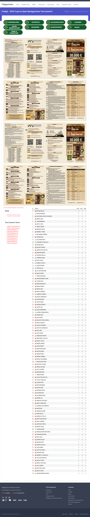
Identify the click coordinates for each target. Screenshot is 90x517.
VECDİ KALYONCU (41, 424)
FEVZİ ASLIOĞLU (41, 450)
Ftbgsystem (7, 4)
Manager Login (26, 4)
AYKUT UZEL (40, 224)
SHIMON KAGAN (41, 257)
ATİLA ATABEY (40, 369)
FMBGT (34, 4)
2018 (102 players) (12, 236)
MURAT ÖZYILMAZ (41, 463)
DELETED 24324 (41, 468)
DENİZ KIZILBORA (41, 276)
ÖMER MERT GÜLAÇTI (42, 338)
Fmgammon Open (66, 4)
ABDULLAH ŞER (41, 367)
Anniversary (41, 4)
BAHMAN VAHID (41, 390)
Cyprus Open (50, 4)
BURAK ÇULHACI (41, 444)
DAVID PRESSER (41, 213)
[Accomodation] (55, 22)
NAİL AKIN (39, 330)
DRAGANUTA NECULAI (42, 242)
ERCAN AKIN (40, 387)
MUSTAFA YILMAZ (41, 364)
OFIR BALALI (40, 268)
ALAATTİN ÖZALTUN (42, 377)
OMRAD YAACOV (41, 263)
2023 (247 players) (12, 231)
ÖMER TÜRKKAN (41, 291)
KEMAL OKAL (40, 219)
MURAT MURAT (40, 226)
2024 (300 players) (12, 229)
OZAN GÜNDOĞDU (41, 309)
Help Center (65, 514)
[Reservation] (13, 27)
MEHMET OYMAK (41, 231)
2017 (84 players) (12, 238)
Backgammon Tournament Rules (75, 500)
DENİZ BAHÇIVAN (41, 348)
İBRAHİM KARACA (41, 283)
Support (76, 514)
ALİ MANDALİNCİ (41, 395)
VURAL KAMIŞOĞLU (42, 296)
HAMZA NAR (40, 315)
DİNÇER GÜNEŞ (41, 343)
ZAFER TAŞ (39, 307)
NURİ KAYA (39, 408)
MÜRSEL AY (40, 398)
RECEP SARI (40, 289)
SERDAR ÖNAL (40, 354)
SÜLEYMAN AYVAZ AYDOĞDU (44, 216)
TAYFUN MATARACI (42, 457)
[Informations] (13, 22)
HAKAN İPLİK (40, 237)
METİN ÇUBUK (40, 351)
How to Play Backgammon (74, 502)
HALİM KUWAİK (40, 429)
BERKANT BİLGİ (41, 229)
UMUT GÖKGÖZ (40, 421)
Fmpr (58, 4)
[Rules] (77, 27)
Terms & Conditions (84, 514)
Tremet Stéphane (41, 380)
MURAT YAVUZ (40, 341)
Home (17, 4)
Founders (70, 492)
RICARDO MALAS (41, 255)
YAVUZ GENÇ (40, 302)
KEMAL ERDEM (40, 286)
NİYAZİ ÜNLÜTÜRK (41, 361)
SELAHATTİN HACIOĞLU (43, 320)
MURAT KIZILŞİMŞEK (42, 359)
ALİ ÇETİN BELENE (41, 270)
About (69, 490)
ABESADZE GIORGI (41, 335)
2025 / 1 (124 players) (13, 228)
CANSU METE (40, 382)
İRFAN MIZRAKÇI (41, 385)
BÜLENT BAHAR (41, 247)
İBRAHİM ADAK (40, 372)
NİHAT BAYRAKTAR (42, 418)
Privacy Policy (71, 496)
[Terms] (13, 32)
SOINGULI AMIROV (41, 294)
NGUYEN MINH (40, 299)
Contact (70, 504)
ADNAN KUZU (40, 244)
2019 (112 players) (12, 235)
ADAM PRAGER (40, 265)
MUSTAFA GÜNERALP (42, 328)
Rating (69, 494)
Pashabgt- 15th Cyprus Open (13, 214)
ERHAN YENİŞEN (41, 356)
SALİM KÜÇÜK (40, 393)
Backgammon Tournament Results (54, 498)
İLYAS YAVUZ (40, 260)
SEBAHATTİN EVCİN (42, 400)
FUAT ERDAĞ (40, 465)
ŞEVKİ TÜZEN (40, 470)
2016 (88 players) (12, 240)
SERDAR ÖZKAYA (41, 304)
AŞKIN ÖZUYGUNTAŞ (42, 250)
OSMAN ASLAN (40, 439)
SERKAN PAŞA (40, 374)
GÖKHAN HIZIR (40, 452)
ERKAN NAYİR (40, 442)
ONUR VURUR (40, 273)
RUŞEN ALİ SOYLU (41, 416)
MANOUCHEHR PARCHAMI (43, 431)
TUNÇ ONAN (40, 447)
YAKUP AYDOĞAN (41, 325)
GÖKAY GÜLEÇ (40, 426)
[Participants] (55, 27)
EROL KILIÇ (39, 437)
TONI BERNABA (41, 221)
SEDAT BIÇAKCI (41, 322)
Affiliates (71, 514)
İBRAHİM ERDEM (41, 252)
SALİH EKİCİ (40, 317)
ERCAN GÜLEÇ (40, 211)
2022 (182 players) (12, 233)
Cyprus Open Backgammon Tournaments (13, 207)
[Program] (34, 22)
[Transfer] (34, 27)
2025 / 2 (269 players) (13, 226)
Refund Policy (71, 498)
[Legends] (77, 22)
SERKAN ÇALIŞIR (41, 411)
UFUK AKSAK (40, 333)
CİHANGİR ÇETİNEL (41, 434)
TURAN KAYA (40, 281)
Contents (76, 4)
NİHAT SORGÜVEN (41, 403)
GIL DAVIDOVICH (41, 239)
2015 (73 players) (12, 241)
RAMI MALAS (40, 413)
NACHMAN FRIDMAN (42, 234)
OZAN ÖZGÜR (40, 346)
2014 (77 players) (12, 243)
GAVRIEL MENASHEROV (43, 312)
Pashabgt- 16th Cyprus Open (13, 216)
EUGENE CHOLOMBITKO (43, 406)
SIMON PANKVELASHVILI (43, 473)
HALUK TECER (40, 460)
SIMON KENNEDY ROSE (42, 278)
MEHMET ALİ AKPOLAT (42, 455)
